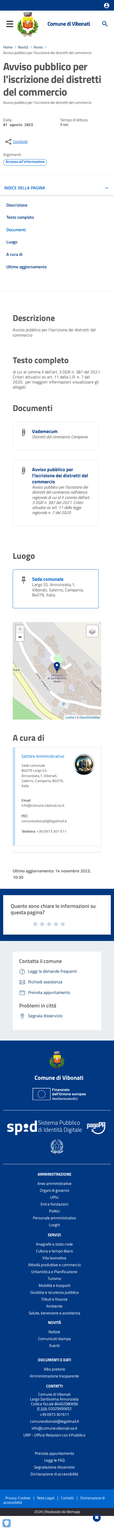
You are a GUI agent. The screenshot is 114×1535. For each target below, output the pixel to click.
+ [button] (20, 629)
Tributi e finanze (54, 1299)
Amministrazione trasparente (54, 1376)
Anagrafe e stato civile (54, 1244)
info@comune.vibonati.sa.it (54, 1428)
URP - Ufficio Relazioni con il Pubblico (54, 1435)
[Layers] (92, 631)
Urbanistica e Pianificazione (54, 1272)
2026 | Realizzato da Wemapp (57, 1512)
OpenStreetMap (90, 717)
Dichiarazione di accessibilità (54, 1474)
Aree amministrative (54, 1183)
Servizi (54, 1235)
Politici (54, 1211)
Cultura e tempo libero (54, 1251)
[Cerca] (105, 24)
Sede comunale (47, 579)
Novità (23, 47)
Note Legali (45, 1498)
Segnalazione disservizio (54, 1467)
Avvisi (38, 47)
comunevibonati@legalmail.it (54, 1421)
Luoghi (54, 1225)
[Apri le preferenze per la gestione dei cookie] (9, 1525)
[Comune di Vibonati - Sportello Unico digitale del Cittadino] (27, 23)
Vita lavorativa (54, 1258)
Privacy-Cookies (17, 1498)
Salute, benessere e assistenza (54, 1313)
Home (7, 47)
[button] (106, 5)
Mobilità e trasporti (54, 1285)
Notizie (54, 1332)
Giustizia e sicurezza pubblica (54, 1292)
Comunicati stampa (54, 1339)
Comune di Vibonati (68, 24)
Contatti (54, 1386)
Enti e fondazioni (54, 1204)
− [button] (20, 637)
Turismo (54, 1278)
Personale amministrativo (54, 1218)
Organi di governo (54, 1190)
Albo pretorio (54, 1369)
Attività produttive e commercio (54, 1265)
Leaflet (69, 717)
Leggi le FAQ (54, 1460)
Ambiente (54, 1306)
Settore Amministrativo (42, 756)
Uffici (54, 1197)
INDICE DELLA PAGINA (24, 188)
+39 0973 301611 (54, 1414)
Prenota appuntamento (54, 1453)
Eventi (54, 1345)
